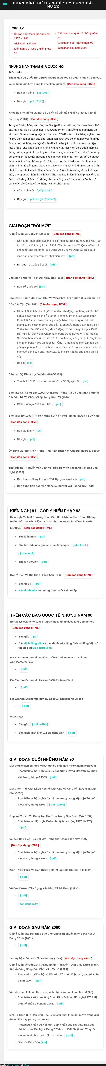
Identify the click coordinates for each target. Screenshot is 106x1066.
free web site (13, 1065)
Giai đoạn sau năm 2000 (72, 47)
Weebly (27, 1065)
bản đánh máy (29, 903)
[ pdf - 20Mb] (57, 804)
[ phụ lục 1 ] (80, 545)
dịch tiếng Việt (33, 643)
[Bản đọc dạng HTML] (81, 84)
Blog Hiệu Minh (42, 647)
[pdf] (72, 256)
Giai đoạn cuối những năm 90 (75, 42)
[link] (44, 1042)
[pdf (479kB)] (44, 190)
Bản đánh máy (27, 590)
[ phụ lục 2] (27, 553)
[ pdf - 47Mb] (40, 724)
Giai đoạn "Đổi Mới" (25, 43)
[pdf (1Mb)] (42, 92)
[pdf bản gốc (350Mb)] (43, 199)
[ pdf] (42, 536)
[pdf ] (53, 264)
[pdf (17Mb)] (37, 101)
